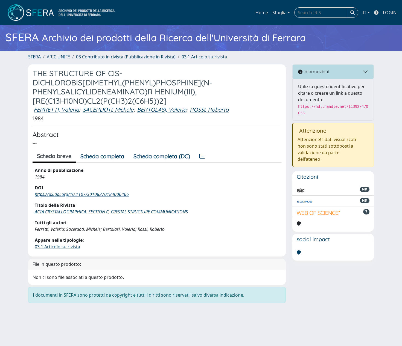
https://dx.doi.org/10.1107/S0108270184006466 (82, 194)
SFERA (34, 57)
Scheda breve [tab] (54, 156)
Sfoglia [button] (279, 13)
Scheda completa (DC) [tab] (161, 156)
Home (261, 13)
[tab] (202, 156)
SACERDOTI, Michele (108, 109)
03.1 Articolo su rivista (204, 57)
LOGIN (390, 13)
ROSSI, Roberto (209, 109)
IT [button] (364, 13)
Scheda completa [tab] (102, 156)
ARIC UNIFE (58, 57)
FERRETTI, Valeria (56, 109)
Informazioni (315, 71)
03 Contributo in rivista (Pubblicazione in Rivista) (126, 57)
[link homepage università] (61, 12)
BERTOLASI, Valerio (161, 109)
